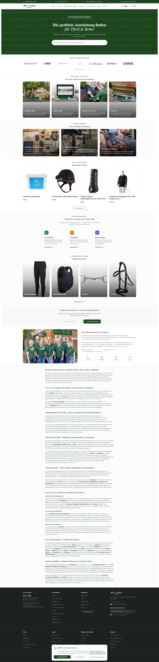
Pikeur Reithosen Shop (115, 641)
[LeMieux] (96, 63)
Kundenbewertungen (58, 613)
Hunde (82, 641)
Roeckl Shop (113, 647)
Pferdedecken (26, 638)
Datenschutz (84, 601)
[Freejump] (63, 63)
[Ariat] (31, 63)
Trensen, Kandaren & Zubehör (30, 644)
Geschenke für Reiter (57, 641)
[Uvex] (128, 63)
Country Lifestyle (56, 635)
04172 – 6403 (109, 350)
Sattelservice (55, 619)
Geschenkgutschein (57, 622)
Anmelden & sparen (93, 321)
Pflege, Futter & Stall (70, 6)
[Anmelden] (131, 6)
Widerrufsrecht (85, 604)
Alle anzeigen (78, 208)
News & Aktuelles (57, 598)
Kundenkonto (55, 601)
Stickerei (54, 616)
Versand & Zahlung (57, 604)
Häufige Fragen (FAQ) (58, 607)
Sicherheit (54, 644)
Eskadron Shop (113, 644)
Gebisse (25, 635)
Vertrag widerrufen (88, 611)
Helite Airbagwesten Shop (116, 638)
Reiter (59, 6)
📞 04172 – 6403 (114, 602)
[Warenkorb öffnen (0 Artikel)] (134, 6)
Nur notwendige (80, 657)
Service (104, 6)
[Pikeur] (112, 63)
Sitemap (83, 607)
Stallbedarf (83, 644)
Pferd (53, 6)
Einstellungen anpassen (97, 657)
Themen (81, 6)
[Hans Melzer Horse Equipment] (79, 63)
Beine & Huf (25, 641)
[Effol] (47, 63)
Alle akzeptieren (62, 657)
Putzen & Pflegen (85, 635)
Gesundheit (83, 638)
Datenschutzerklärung (122, 614)
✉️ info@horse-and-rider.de (118, 604)
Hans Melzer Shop (114, 635)
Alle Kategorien (78, 302)
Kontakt (54, 610)
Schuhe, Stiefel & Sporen (57, 638)
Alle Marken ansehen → (79, 69)
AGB (82, 598)
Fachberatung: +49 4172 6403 (129, 1)
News (98, 6)
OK (134, 611)
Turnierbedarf (26, 647)
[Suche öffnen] (121, 6)
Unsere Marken (91, 6)
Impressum (84, 595)
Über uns (54, 595)
